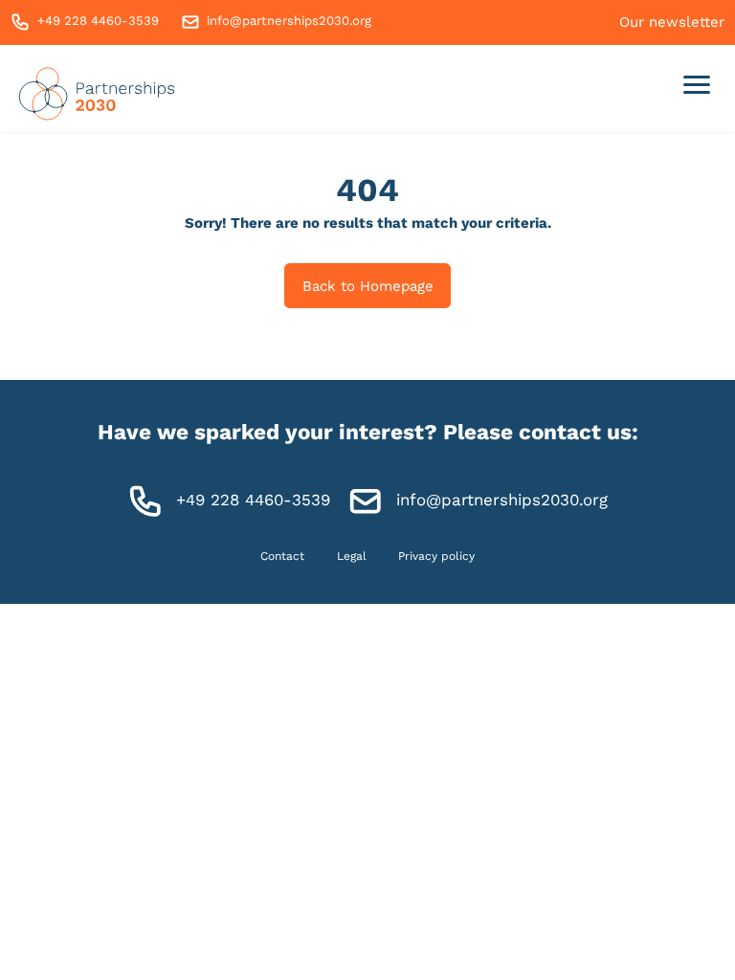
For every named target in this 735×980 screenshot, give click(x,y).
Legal (352, 556)
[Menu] (697, 88)
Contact (282, 556)
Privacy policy (436, 556)
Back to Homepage (368, 286)
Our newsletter (671, 22)
